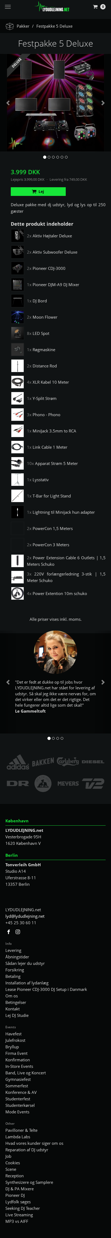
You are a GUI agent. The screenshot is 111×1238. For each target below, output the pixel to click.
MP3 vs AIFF (16, 1221)
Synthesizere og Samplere (29, 1182)
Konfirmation (17, 1059)
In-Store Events (19, 1066)
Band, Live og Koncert (25, 1072)
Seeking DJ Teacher (22, 1208)
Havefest (13, 1033)
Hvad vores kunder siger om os (34, 1143)
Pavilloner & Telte (21, 1130)
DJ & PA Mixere (19, 1188)
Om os (11, 995)
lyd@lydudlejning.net (24, 916)
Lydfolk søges (18, 1201)
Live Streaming (19, 1214)
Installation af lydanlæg (26, 982)
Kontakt (12, 1008)
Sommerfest (16, 1085)
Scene (10, 1169)
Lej (41, 191)
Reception (14, 1175)
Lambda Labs (17, 1136)
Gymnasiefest (18, 1079)
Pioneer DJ (15, 1195)
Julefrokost (15, 1040)
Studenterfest (17, 1098)
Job (8, 1156)
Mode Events (17, 1111)
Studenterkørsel (20, 1105)
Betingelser (15, 1002)
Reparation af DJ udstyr (26, 1149)
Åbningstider (17, 956)
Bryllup (12, 1046)
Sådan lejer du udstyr (25, 963)
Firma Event (16, 1053)
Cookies (12, 1162)
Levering (13, 950)
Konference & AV (21, 1092)
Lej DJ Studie (17, 1015)
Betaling (12, 976)
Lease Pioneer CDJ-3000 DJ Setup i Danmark (46, 989)
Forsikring (14, 969)
